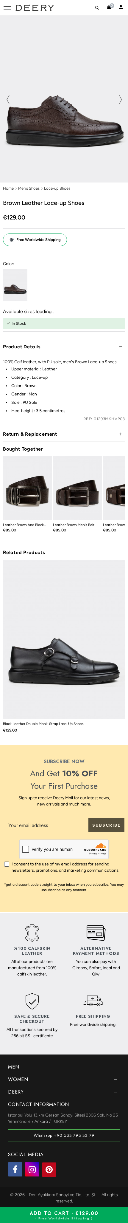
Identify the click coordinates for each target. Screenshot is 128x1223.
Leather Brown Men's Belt (74, 525)
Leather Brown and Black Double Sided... (36, 525)
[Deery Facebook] (15, 1169)
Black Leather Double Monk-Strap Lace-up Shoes (43, 724)
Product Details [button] (21, 347)
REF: (87, 419)
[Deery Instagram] (32, 1169)
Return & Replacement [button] (30, 434)
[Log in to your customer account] (121, 7)
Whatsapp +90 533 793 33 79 (64, 1135)
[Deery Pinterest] (49, 1169)
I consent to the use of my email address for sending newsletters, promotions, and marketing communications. (65, 867)
